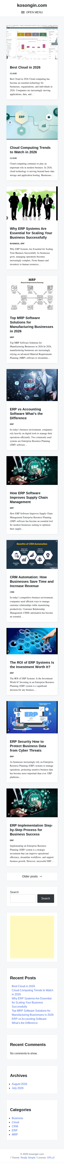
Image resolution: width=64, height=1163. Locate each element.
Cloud (13, 73)
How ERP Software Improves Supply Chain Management (29, 497)
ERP (22, 244)
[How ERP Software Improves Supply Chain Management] (32, 470)
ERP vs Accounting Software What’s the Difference (26, 413)
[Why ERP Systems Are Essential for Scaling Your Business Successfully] (32, 203)
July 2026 (18, 1088)
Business (14, 244)
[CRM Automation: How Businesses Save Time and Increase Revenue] (32, 554)
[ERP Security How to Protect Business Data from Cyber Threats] (32, 717)
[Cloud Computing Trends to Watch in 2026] (32, 122)
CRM (12, 592)
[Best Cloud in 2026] (32, 42)
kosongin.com (32, 5)
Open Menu (34, 12)
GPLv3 (50, 1157)
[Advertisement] (32, 937)
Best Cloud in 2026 (25, 67)
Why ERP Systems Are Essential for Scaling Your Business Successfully (31, 233)
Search (14, 892)
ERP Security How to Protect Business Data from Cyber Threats (28, 746)
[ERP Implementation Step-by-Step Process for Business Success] (32, 802)
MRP (12, 337)
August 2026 (19, 1084)
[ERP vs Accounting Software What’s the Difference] (32, 385)
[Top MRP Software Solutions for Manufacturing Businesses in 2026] (32, 293)
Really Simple (28, 1157)
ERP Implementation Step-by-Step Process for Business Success (31, 830)
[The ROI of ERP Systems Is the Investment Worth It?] (32, 641)
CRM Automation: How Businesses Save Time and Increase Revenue (32, 581)
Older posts (30, 876)
